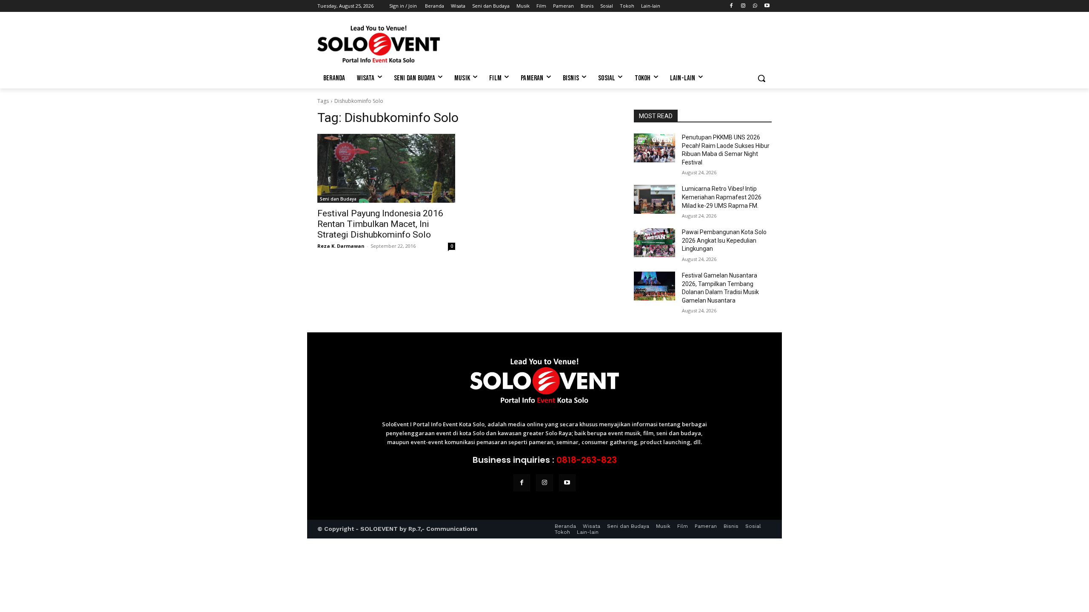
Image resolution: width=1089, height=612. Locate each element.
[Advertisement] (608, 43)
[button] (761, 78)
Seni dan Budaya (338, 199)
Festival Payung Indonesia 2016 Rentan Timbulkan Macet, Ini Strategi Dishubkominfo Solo (380, 224)
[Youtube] (767, 6)
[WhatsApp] (755, 6)
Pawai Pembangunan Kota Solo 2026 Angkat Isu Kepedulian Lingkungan (724, 240)
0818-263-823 (586, 460)
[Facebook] (731, 6)
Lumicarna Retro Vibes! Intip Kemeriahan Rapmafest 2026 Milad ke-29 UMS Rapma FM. (721, 197)
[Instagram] (743, 6)
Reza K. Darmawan (341, 246)
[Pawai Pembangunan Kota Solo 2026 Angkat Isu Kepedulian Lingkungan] (654, 242)
